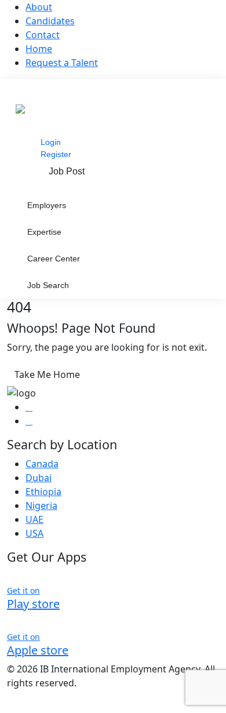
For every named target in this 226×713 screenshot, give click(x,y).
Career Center (53, 258)
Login (51, 142)
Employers (46, 205)
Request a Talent (61, 62)
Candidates (50, 20)
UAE (34, 519)
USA (34, 533)
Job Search (48, 285)
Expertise (44, 232)
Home (38, 48)
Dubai (38, 477)
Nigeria (41, 505)
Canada (42, 463)
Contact (42, 34)
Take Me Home (47, 374)
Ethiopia (43, 491)
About (38, 7)
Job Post (67, 171)
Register (56, 154)
